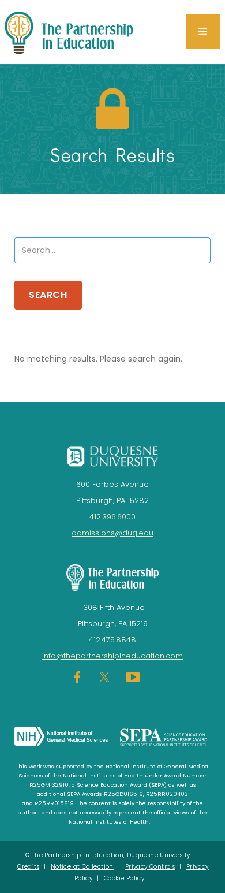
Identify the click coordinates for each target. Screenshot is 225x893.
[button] (203, 31)
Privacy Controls (150, 866)
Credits (28, 866)
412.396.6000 (112, 517)
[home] (80, 32)
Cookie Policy (124, 878)
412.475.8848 (112, 640)
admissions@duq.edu (112, 533)
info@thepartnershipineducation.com (112, 656)
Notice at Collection (82, 866)
